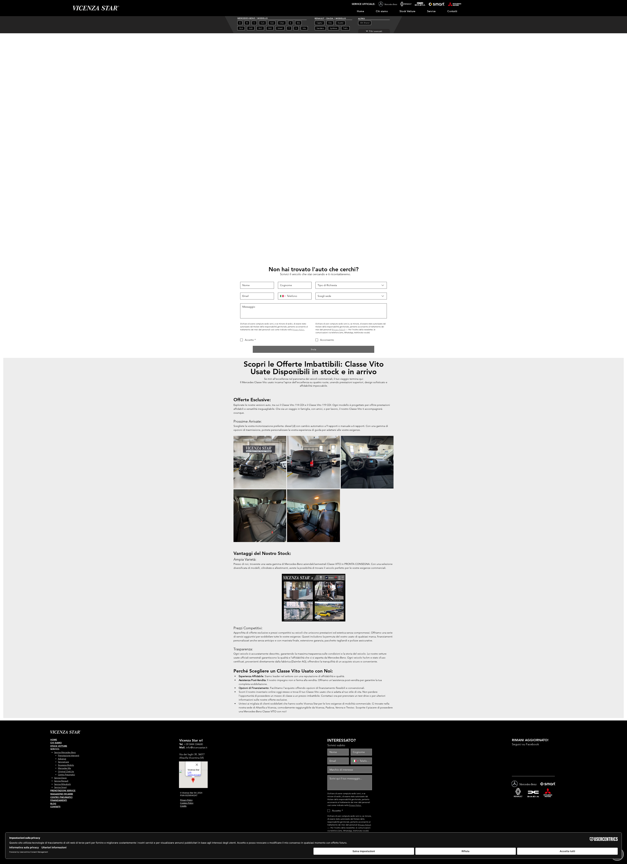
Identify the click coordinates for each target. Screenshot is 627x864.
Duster (341, 23)
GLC (260, 28)
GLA (241, 28)
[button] (431, 11)
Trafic (345, 28)
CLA (262, 23)
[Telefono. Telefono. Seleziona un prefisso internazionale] (283, 296)
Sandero (320, 28)
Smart (280, 28)
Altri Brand (364, 23)
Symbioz (333, 28)
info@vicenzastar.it (196, 747)
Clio (330, 23)
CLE (272, 23)
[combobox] (351, 285)
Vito (304, 28)
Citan (282, 23)
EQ (298, 23)
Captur (319, 23)
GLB (251, 28)
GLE (270, 28)
